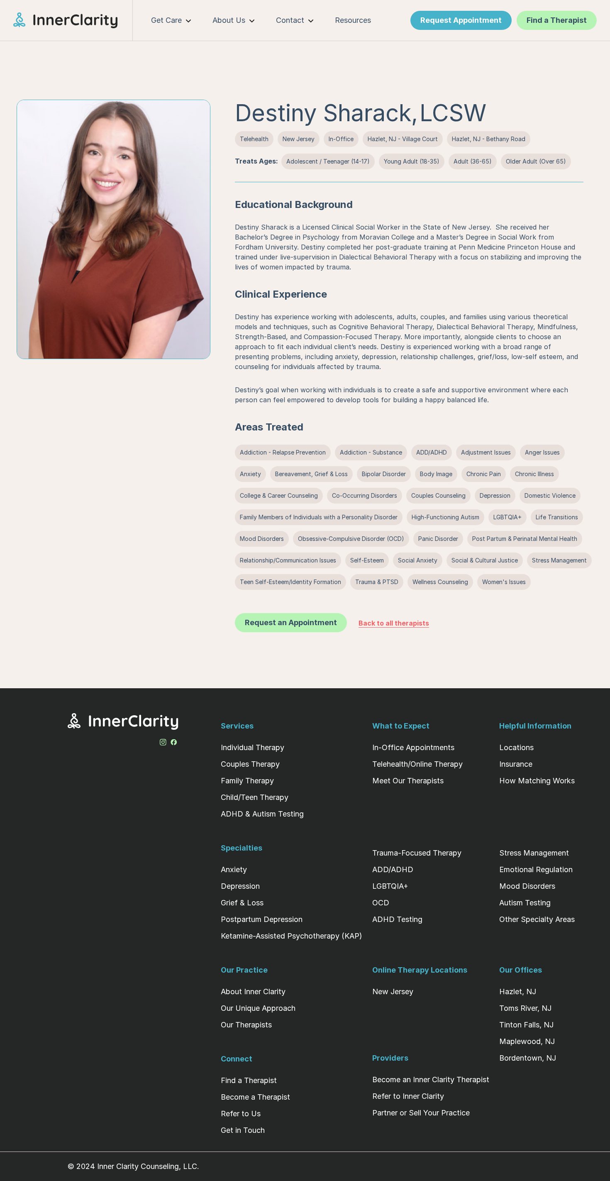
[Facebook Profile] (174, 740)
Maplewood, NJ (527, 1041)
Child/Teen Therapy (254, 797)
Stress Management (534, 852)
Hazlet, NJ (517, 991)
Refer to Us (241, 1113)
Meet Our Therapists (408, 780)
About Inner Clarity (253, 991)
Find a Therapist (249, 1080)
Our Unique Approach (258, 1008)
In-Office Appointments (413, 747)
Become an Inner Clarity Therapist (430, 1079)
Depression (240, 886)
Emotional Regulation (536, 869)
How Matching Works (537, 780)
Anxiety (234, 869)
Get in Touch (243, 1130)
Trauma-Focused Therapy (416, 852)
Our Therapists (246, 1024)
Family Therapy (247, 780)
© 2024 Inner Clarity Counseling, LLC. (133, 1166)
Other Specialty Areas (537, 919)
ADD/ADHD (392, 869)
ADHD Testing (397, 919)
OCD (380, 902)
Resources (353, 20)
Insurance (515, 764)
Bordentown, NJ (527, 1058)
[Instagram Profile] (163, 740)
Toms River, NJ (525, 1008)
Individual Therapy (252, 747)
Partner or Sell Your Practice (421, 1112)
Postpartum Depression (262, 919)
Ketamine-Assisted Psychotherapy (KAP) (291, 936)
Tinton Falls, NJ (526, 1024)
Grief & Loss (242, 902)
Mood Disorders (527, 886)
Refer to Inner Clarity (408, 1096)
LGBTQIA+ (390, 886)
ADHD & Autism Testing (262, 813)
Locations (516, 747)
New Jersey (392, 991)
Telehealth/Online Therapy (417, 764)
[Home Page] (73, 20)
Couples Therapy (250, 764)
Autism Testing (525, 902)
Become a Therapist (255, 1097)
